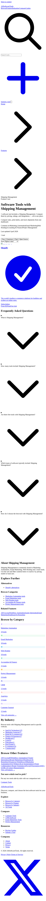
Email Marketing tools (13, 598)
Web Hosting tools (11, 600)
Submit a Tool (10, 832)
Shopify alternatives (12, 587)
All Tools (8, 807)
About (7, 841)
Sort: (2, 241)
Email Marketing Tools (13, 820)
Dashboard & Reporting (16, 615)
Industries (15, 8)
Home (3, 104)
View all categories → (9, 715)
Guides (28, 8)
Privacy (8, 845)
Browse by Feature (12, 803)
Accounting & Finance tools (15, 602)
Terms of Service (17, 854)
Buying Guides (10, 830)
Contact (8, 843)
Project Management (12, 822)
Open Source (23, 239)
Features (9, 8)
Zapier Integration (31, 613)
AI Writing (15, 764)
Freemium (9, 239)
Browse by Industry (12, 805)
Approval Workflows (18, 762)
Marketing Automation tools (15, 596)
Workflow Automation (17, 613)
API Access (5, 613)
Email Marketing (17, 760)
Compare (22, 8)
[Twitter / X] (23, 899)
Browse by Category (12, 801)
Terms (7, 847)
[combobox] (11, 55)
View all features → (8, 770)
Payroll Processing (33, 766)
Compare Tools (6, 782)
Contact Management (16, 768)
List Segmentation (27, 764)
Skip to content (6, 2)
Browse (3, 8)
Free (3, 239)
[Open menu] (11, 102)
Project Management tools (14, 604)
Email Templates (19, 766)
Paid (16, 239)
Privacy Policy (6, 854)
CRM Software (10, 818)
